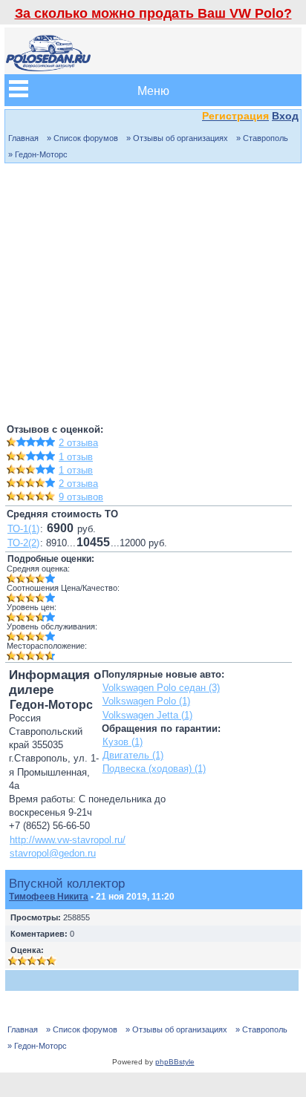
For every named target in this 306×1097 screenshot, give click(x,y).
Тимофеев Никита (48, 896)
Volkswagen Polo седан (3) (161, 687)
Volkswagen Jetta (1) (147, 715)
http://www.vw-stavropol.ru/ (68, 839)
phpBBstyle (175, 1062)
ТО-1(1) (23, 528)
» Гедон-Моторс (38, 154)
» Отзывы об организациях (177, 138)
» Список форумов (82, 138)
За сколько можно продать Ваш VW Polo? (153, 13)
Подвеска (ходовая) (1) (154, 768)
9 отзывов (81, 496)
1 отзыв (76, 456)
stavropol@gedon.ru (53, 853)
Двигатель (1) (132, 755)
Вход (285, 116)
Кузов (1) (122, 741)
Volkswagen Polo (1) (146, 701)
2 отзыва (78, 442)
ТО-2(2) (23, 542)
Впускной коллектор (67, 883)
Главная (23, 138)
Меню (153, 90)
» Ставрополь (262, 138)
